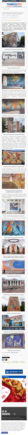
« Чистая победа (15, 361)
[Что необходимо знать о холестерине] (14, 390)
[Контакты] (6, 413)
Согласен (4, 432)
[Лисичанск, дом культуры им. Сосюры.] (13, 285)
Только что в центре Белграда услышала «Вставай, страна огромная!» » (13, 362)
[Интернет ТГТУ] (14, 371)
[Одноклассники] (4, 360)
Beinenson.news (14, 352)
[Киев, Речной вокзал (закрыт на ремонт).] (13, 206)
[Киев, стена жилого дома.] (13, 303)
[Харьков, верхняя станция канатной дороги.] (13, 106)
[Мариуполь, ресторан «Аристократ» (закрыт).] (13, 81)
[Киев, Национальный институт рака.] (13, 228)
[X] (6, 360)
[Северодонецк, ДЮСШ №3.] (13, 266)
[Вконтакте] (3, 411)
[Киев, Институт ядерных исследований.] (13, 157)
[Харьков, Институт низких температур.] (13, 322)
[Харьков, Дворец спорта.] (13, 58)
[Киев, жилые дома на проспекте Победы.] (13, 125)
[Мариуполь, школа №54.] (13, 341)
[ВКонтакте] (3, 360)
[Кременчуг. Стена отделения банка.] (13, 39)
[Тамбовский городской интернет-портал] (14, 5)
